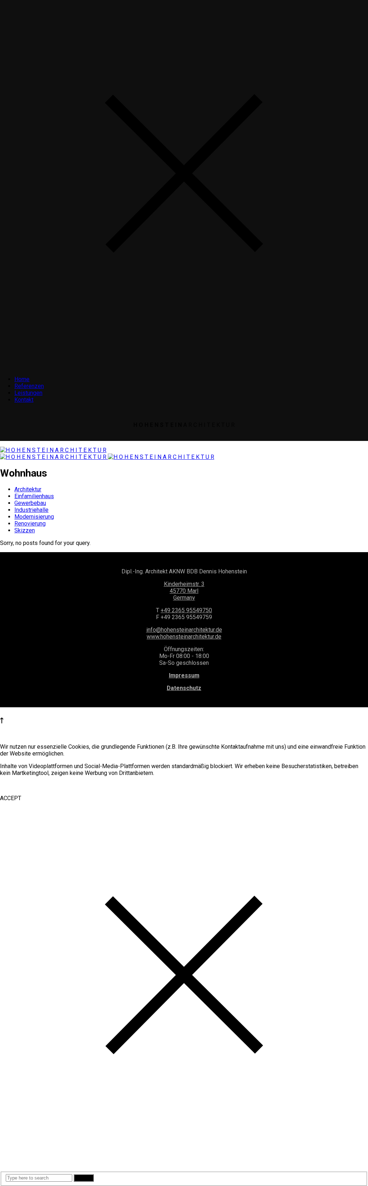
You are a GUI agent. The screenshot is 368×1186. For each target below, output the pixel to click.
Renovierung (30, 523)
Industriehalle (31, 509)
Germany (184, 597)
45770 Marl (184, 590)
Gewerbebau (30, 503)
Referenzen (29, 386)
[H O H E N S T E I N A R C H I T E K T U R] (53, 450)
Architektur (27, 489)
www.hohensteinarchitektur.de (184, 636)
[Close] (184, 366)
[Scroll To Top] (2, 721)
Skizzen (24, 530)
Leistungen (28, 392)
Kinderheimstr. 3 (184, 584)
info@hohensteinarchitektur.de (184, 629)
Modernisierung (34, 516)
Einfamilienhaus (34, 496)
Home (21, 379)
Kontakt (23, 399)
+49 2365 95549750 (186, 610)
